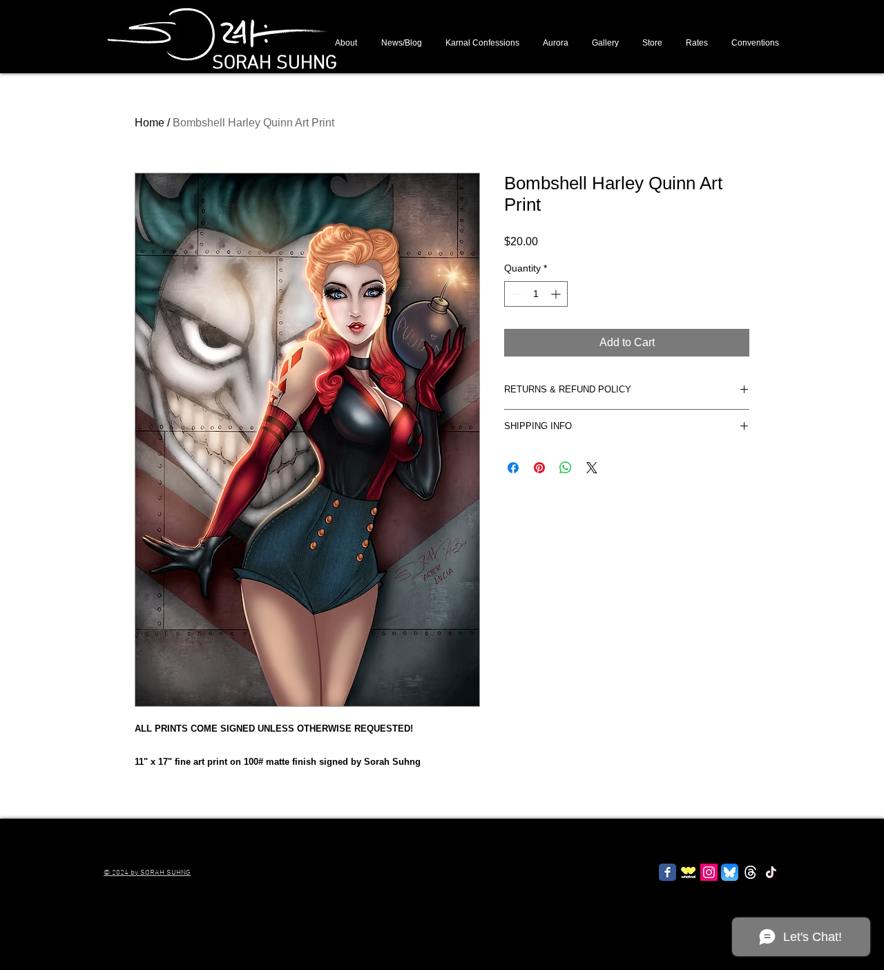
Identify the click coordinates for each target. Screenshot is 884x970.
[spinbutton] (535, 294)
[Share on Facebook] (513, 467)
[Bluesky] (729, 872)
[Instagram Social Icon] (709, 872)
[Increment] (557, 294)
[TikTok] (771, 872)
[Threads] (750, 872)
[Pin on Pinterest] (539, 467)
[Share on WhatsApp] (565, 467)
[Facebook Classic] (667, 872)
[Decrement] (514, 294)
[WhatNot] (688, 872)
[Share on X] (592, 467)
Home (149, 123)
